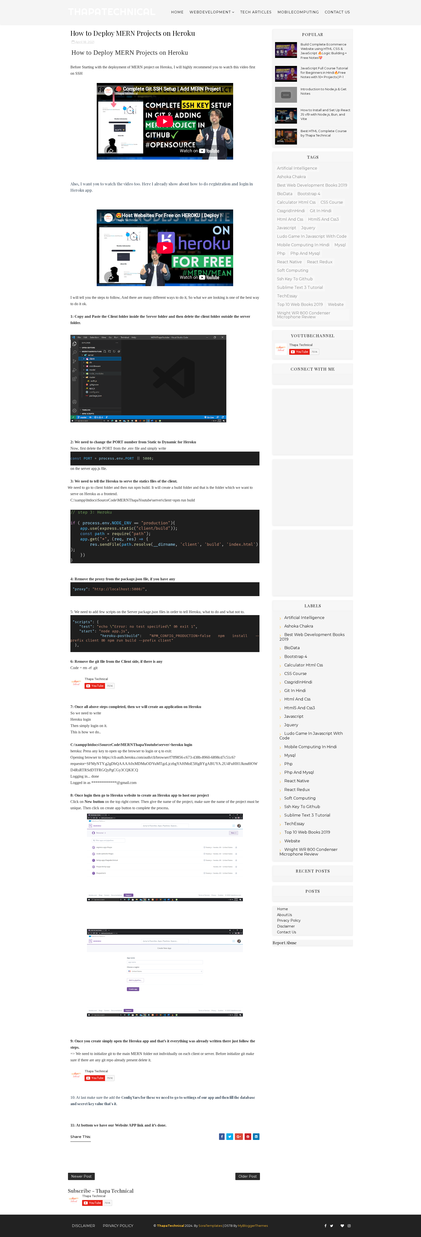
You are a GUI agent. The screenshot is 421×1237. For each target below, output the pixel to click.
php (281, 253)
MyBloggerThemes (253, 1226)
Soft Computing (292, 270)
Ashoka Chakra (291, 176)
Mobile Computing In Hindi (303, 245)
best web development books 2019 (312, 185)
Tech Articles (256, 12)
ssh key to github (295, 279)
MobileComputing (298, 12)
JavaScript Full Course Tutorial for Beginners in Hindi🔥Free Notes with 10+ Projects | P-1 (324, 72)
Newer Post (81, 1176)
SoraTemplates (210, 1226)
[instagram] (349, 1225)
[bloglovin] (342, 1225)
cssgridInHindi (291, 211)
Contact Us (337, 12)
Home (177, 12)
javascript (286, 228)
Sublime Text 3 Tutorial (300, 287)
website (336, 304)
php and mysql (305, 253)
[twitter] (332, 1225)
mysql (340, 245)
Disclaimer (286, 926)
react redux (320, 262)
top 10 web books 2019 (300, 304)
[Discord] (337, 1223)
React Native (289, 262)
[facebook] (325, 1225)
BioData (284, 193)
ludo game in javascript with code (312, 236)
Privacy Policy (289, 920)
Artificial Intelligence (297, 168)
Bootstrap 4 (308, 193)
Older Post (248, 1176)
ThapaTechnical (112, 12)
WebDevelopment (210, 12)
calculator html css (296, 202)
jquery (308, 228)
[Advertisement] (313, 421)
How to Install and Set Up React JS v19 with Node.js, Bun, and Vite (325, 114)
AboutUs (284, 915)
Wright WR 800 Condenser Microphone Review (303, 315)
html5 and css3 (323, 219)
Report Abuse (285, 942)
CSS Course (332, 202)
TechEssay (287, 296)
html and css (290, 219)
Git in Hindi (320, 211)
